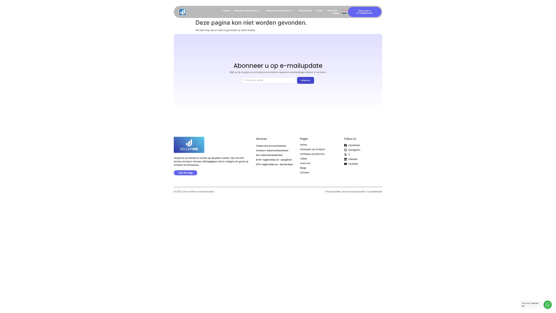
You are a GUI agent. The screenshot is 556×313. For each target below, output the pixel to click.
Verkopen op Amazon (246, 10)
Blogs (336, 13)
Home (226, 10)
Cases (319, 10)
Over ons (332, 10)
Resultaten (305, 10)
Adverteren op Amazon (278, 10)
